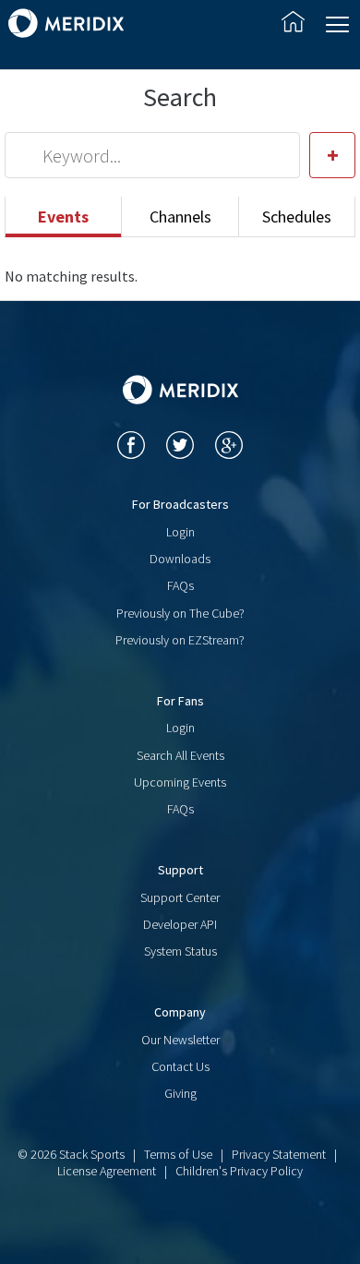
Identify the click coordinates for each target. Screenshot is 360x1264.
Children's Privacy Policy (239, 1170)
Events (63, 216)
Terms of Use (178, 1154)
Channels (180, 216)
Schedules (296, 216)
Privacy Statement (279, 1154)
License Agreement (106, 1170)
